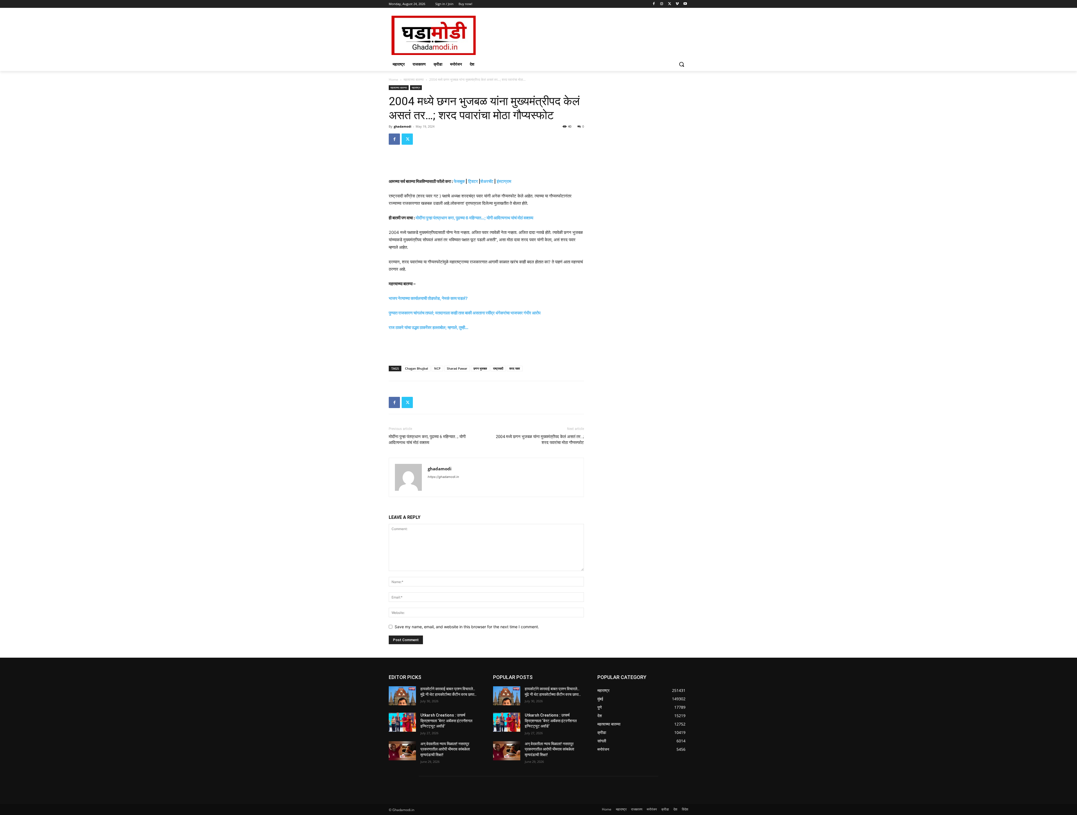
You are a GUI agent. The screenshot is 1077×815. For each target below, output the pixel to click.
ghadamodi (402, 126)
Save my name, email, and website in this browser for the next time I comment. (467, 626)
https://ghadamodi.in (443, 477)
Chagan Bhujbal (416, 368)
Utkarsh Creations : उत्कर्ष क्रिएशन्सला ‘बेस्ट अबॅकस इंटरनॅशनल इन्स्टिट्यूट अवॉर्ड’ (446, 720)
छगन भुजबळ (480, 368)
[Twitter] (669, 4)
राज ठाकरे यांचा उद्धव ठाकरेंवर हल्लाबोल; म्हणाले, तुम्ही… (428, 327)
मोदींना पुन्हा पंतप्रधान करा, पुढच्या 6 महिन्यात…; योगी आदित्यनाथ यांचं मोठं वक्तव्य (474, 217)
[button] (681, 64)
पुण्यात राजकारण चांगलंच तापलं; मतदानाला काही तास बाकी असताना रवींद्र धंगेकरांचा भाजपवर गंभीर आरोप (464, 313)
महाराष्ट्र (416, 87)
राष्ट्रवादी (498, 368)
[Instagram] (662, 4)
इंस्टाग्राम (504, 181)
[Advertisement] (580, 34)
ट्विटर (473, 181)
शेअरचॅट (486, 181)
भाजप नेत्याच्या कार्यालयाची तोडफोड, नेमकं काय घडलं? (428, 298)
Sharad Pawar (457, 368)
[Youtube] (685, 4)
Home (393, 79)
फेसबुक (459, 181)
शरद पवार (514, 368)
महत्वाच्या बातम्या (414, 79)
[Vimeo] (677, 4)
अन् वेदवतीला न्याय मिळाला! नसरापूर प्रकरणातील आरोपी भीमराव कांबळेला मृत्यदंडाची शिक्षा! (445, 749)
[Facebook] (654, 4)
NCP (437, 368)
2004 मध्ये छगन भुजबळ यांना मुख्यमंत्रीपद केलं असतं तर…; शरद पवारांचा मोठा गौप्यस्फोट (540, 439)
